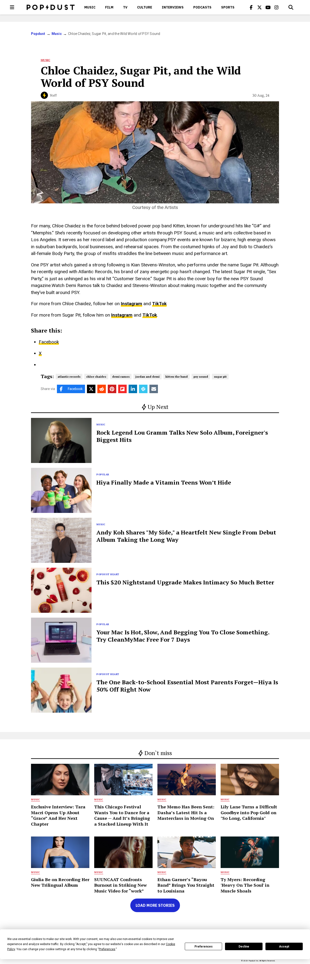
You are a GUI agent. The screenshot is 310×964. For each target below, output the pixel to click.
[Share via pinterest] (112, 389)
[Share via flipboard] (122, 389)
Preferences (203, 946)
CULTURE (144, 7)
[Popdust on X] (259, 7)
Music (89, 7)
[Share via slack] (143, 389)
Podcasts (202, 7)
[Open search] (291, 7)
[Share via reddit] (101, 389)
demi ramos (121, 376)
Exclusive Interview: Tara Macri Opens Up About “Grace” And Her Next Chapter (58, 815)
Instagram (131, 303)
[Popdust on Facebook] (251, 7)
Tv (125, 7)
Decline (244, 946)
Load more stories (155, 905)
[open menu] (12, 7)
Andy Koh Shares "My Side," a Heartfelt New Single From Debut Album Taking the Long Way (186, 535)
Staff (53, 95)
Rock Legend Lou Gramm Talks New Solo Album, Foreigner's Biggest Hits (182, 436)
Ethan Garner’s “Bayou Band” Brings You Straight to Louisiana (185, 885)
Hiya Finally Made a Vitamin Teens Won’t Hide (163, 482)
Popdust (38, 34)
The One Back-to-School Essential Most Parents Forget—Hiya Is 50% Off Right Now (187, 685)
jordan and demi (147, 376)
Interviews (173, 7)
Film (109, 7)
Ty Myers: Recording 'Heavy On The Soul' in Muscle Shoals (245, 885)
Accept (284, 946)
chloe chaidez (96, 376)
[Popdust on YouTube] (268, 7)
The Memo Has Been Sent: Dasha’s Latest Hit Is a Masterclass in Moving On (185, 812)
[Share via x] (91, 389)
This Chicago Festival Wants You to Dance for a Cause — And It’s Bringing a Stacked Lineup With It (122, 815)
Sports (227, 7)
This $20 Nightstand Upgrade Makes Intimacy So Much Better (185, 582)
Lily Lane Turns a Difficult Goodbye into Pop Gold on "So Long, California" (249, 812)
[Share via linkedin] (133, 389)
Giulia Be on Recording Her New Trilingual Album (60, 882)
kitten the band (176, 376)
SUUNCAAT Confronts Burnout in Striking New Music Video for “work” (120, 885)
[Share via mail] (153, 389)
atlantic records (69, 376)
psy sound (201, 376)
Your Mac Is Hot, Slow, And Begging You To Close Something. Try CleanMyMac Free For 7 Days (182, 635)
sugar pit (220, 376)
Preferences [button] (107, 949)
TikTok (159, 303)
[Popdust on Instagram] (276, 7)
